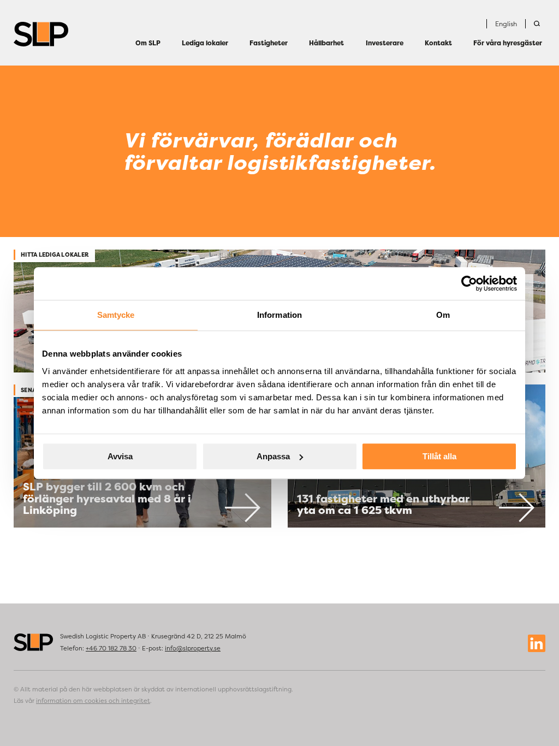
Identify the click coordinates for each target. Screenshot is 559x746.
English (506, 23)
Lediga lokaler (205, 43)
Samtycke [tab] (116, 314)
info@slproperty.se (193, 648)
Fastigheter (268, 43)
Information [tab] (279, 314)
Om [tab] (443, 314)
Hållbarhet (326, 43)
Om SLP (147, 43)
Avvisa (120, 456)
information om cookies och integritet (93, 700)
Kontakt (438, 43)
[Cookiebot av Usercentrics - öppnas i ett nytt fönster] (469, 283)
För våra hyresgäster (507, 43)
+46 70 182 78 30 (111, 648)
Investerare (384, 43)
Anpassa (273, 456)
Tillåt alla (439, 456)
